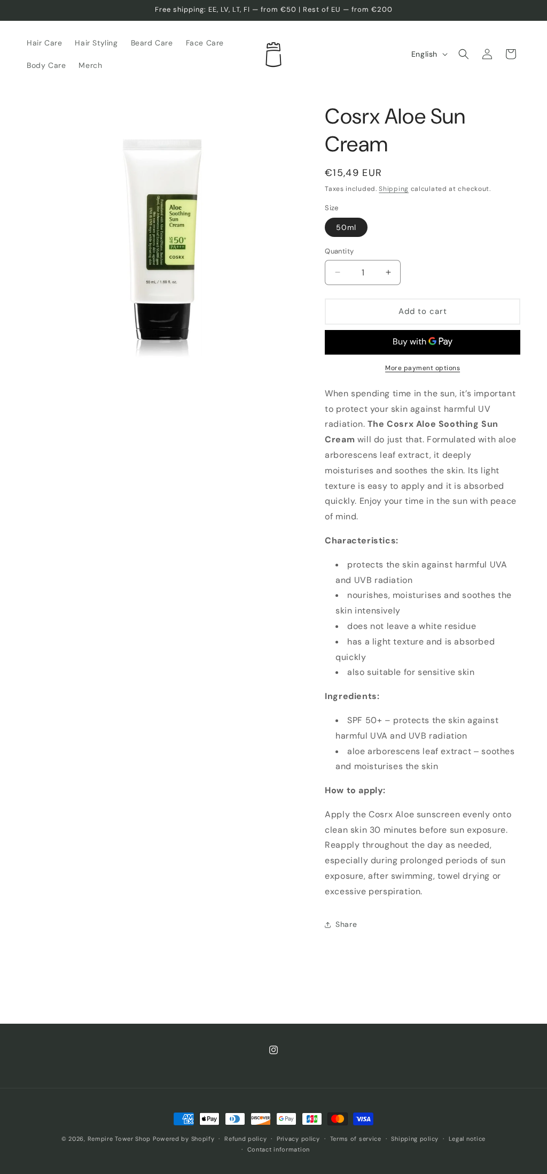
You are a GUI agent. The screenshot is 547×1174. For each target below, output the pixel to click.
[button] (463, 54)
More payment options (422, 368)
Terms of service (355, 1138)
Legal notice (467, 1138)
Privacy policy (298, 1138)
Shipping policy (415, 1138)
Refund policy (245, 1138)
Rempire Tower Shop (119, 1138)
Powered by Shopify (184, 1138)
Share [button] (346, 924)
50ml (346, 227)
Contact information (278, 1149)
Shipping (394, 189)
